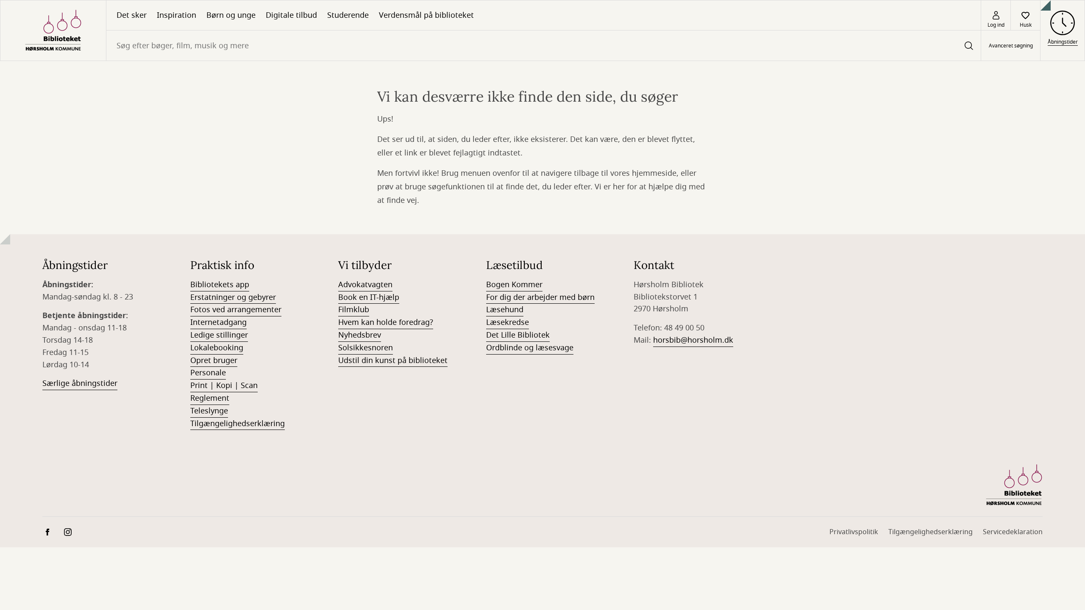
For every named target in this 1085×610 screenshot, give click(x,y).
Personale (208, 372)
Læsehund (504, 309)
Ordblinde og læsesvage (529, 347)
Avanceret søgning (1011, 46)
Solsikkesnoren (365, 347)
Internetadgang (218, 322)
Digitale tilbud (291, 15)
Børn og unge (231, 15)
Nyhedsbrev (359, 335)
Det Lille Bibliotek (518, 335)
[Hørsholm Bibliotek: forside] (53, 30)
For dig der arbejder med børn (540, 297)
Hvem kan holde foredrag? (385, 322)
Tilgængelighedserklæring (237, 423)
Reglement (209, 398)
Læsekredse (507, 322)
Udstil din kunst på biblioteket (393, 360)
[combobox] (543, 45)
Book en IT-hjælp (368, 297)
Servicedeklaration (1013, 532)
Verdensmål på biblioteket (426, 15)
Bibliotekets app (219, 284)
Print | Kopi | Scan (224, 385)
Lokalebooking (216, 347)
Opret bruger (213, 360)
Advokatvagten (365, 284)
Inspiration (176, 15)
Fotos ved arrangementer (235, 309)
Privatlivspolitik (853, 532)
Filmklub (353, 309)
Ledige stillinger (219, 335)
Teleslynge (209, 410)
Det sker (132, 15)
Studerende (348, 15)
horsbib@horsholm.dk (693, 340)
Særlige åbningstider (79, 383)
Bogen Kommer (514, 284)
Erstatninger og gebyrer (233, 297)
